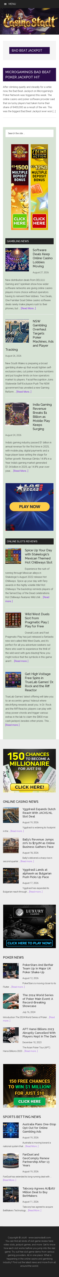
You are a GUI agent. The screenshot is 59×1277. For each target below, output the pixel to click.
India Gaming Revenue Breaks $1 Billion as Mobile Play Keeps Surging (42, 417)
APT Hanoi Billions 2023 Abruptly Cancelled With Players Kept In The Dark (39, 1032)
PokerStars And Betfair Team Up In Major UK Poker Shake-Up (37, 968)
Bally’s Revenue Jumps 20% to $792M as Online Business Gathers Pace (38, 843)
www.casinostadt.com (39, 1237)
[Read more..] (21, 661)
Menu (12, 3)
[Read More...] (28, 308)
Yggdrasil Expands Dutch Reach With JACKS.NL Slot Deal (39, 812)
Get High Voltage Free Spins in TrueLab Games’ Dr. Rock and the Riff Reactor (39, 682)
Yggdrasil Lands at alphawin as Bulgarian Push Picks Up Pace (36, 873)
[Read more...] (17, 831)
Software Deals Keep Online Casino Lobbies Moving (43, 258)
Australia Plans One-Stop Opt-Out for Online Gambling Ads (39, 1128)
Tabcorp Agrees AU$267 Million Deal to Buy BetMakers (38, 1192)
